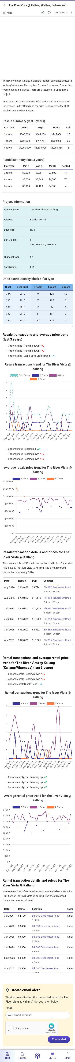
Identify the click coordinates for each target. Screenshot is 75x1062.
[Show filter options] (8, 13)
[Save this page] (49, 12)
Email (8, 1008)
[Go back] (5, 5)
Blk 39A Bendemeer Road (45, 926)
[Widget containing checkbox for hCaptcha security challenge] (31, 1028)
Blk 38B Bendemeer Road (57, 598)
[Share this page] (43, 12)
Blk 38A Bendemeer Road (57, 629)
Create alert (59, 1039)
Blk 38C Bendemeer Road (57, 587)
